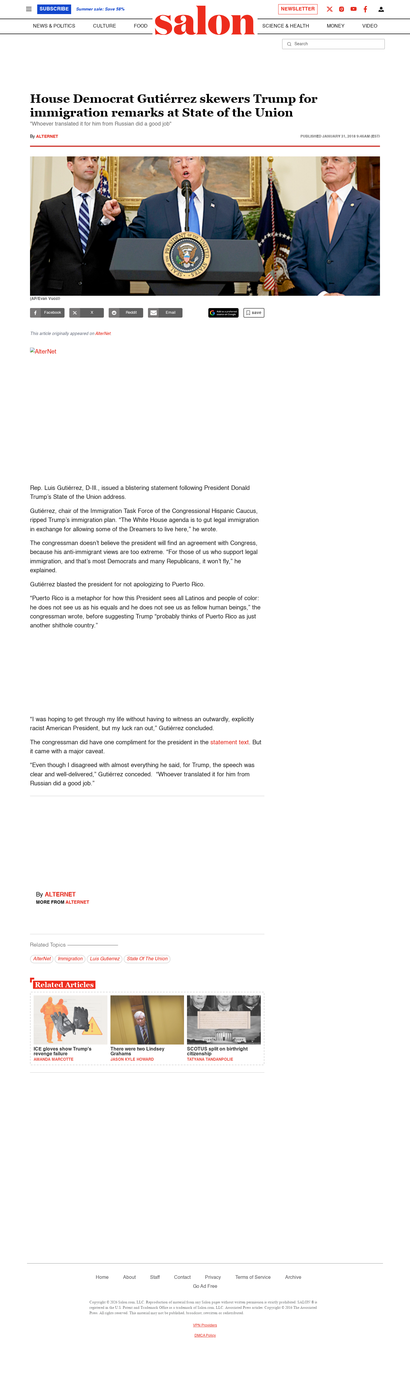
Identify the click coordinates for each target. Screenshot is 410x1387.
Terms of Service (253, 1277)
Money (336, 26)
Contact (182, 1277)
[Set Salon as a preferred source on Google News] (223, 313)
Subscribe (54, 9)
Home (102, 1277)
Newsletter (298, 9)
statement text (229, 743)
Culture (104, 26)
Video (369, 26)
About (129, 1277)
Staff (155, 1277)
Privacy (213, 1277)
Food (141, 26)
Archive (293, 1277)
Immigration (70, 959)
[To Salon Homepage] (205, 20)
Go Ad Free (205, 1286)
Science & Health (285, 26)
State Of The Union (147, 959)
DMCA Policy (205, 1336)
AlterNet (47, 137)
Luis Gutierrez (104, 959)
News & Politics (54, 26)
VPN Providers (205, 1325)
